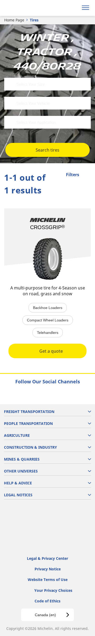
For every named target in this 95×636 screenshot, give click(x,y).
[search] (73, 8)
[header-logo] (25, 8)
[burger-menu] (85, 8)
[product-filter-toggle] (87, 175)
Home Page (14, 19)
